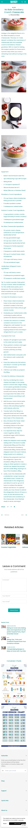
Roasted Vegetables (8, 547)
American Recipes (11, 626)
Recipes (14, 7)
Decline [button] (5, 823)
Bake (8, 637)
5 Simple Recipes (11, 647)
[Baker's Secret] (14, 1)
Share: (3, 507)
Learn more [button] (21, 820)
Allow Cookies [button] (17, 823)
